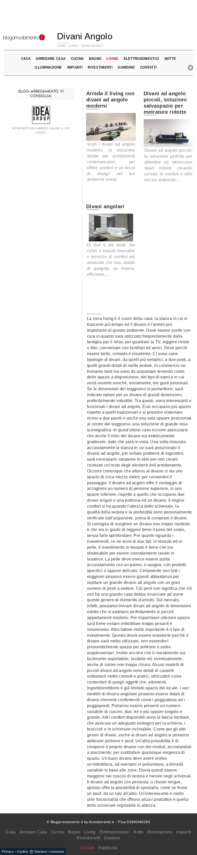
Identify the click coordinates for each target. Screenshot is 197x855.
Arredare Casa (33, 832)
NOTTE (170, 59)
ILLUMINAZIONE (48, 67)
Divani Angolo (92, 45)
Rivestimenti (88, 838)
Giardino (112, 838)
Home (61, 45)
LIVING (73, 45)
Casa (11, 832)
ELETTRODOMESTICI (141, 59)
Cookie (22, 851)
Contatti (148, 67)
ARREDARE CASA (50, 59)
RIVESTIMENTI (100, 67)
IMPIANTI (75, 67)
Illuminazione (160, 832)
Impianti (183, 832)
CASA (26, 59)
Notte (138, 832)
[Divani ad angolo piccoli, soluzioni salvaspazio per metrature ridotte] (168, 133)
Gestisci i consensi (49, 851)
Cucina (57, 832)
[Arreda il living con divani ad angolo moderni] (111, 127)
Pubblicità (107, 848)
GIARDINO (126, 67)
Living (90, 832)
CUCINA (77, 59)
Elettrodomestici (114, 832)
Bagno (74, 832)
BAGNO (95, 59)
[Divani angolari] (111, 227)
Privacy (8, 851)
